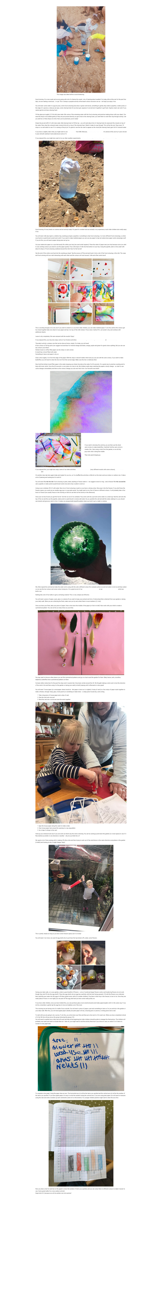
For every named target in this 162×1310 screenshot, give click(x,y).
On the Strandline (102, 2)
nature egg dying (112, 340)
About (52, 2)
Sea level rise (114, 2)
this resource (72, 132)
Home (45, 2)
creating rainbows (98, 138)
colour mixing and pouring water (53, 471)
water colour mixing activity (91, 589)
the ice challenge (100, 340)
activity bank (45, 591)
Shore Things (89, 2)
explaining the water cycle (95, 132)
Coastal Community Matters (73, 2)
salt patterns (90, 340)
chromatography (81, 340)
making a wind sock (110, 138)
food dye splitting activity (110, 589)
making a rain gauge (87, 138)
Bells (59, 2)
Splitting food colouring (83, 469)
